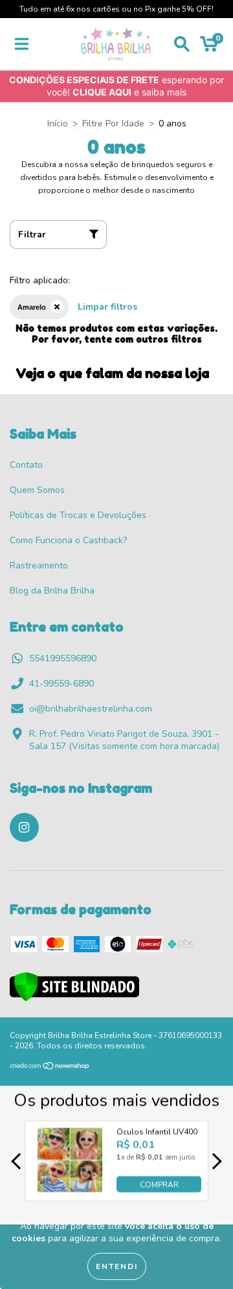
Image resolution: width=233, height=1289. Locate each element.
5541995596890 (62, 658)
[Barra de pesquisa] (182, 44)
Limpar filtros (107, 307)
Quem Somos (37, 490)
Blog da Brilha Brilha (52, 591)
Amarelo (31, 307)
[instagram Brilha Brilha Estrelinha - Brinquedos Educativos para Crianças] (24, 827)
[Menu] (22, 44)
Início (57, 123)
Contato (26, 465)
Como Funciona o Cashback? (68, 540)
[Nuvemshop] (50, 1068)
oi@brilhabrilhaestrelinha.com (90, 709)
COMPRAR (159, 1184)
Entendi (117, 1266)
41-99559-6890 (61, 683)
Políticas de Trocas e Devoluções (78, 515)
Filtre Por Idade (113, 123)
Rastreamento (39, 565)
